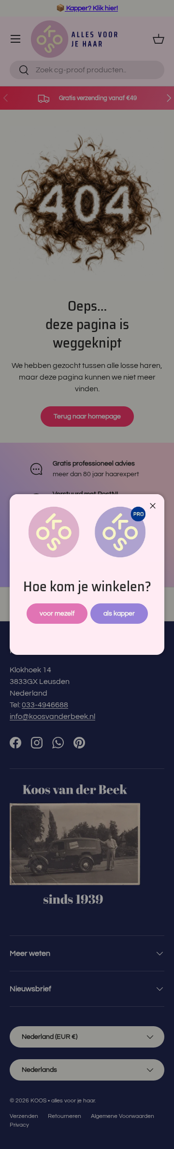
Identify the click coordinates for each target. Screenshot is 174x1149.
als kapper (119, 613)
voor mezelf (57, 613)
